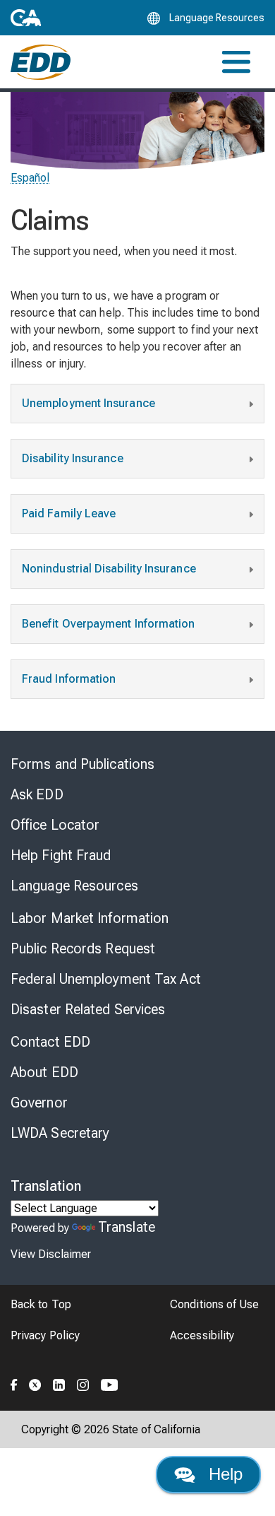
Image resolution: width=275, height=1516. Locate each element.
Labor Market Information (90, 918)
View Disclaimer (51, 1254)
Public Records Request (83, 948)
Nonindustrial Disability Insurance (109, 568)
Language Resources (74, 885)
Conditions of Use (214, 1304)
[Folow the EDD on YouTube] (109, 1383)
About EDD (44, 1072)
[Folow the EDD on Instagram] (83, 1383)
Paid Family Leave (69, 513)
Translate (126, 1226)
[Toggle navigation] (236, 61)
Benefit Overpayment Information (108, 623)
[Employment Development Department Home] (41, 62)
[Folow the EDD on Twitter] (35, 1383)
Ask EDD (37, 794)
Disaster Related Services (88, 1009)
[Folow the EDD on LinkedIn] (59, 1383)
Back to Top (41, 1304)
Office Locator (55, 824)
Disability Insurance (72, 458)
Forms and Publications (82, 764)
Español (30, 177)
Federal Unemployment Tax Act (106, 978)
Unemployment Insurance (88, 403)
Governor (39, 1102)
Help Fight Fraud (61, 855)
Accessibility (202, 1335)
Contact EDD (50, 1041)
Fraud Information (69, 679)
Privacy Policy (45, 1335)
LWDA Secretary (60, 1132)
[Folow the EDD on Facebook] (14, 1383)
